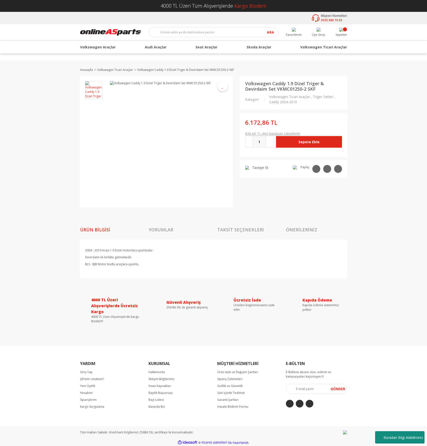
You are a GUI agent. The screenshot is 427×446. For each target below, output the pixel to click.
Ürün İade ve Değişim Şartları (237, 372)
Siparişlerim (88, 400)
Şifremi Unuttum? (92, 379)
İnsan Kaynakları (160, 386)
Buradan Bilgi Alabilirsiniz (403, 437)
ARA (270, 32)
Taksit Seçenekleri (240, 230)
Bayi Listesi (156, 400)
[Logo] (110, 32)
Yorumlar (161, 230)
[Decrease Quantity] (249, 141)
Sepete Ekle (309, 142)
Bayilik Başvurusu (161, 393)
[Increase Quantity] (269, 141)
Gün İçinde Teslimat (231, 393)
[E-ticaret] (212, 442)
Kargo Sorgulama (92, 407)
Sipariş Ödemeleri (229, 379)
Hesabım (86, 393)
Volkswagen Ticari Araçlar (289, 96)
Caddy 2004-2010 (283, 102)
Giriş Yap (86, 372)
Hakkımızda (157, 372)
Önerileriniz (301, 230)
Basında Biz (157, 407)
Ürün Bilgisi (95, 230)
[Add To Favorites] (222, 86)
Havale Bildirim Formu (232, 407)
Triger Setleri (323, 96)
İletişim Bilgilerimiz (161, 379)
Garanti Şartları (227, 400)
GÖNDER (338, 388)
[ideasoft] (187, 442)
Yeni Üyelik (87, 386)
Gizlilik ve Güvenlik (230, 386)
